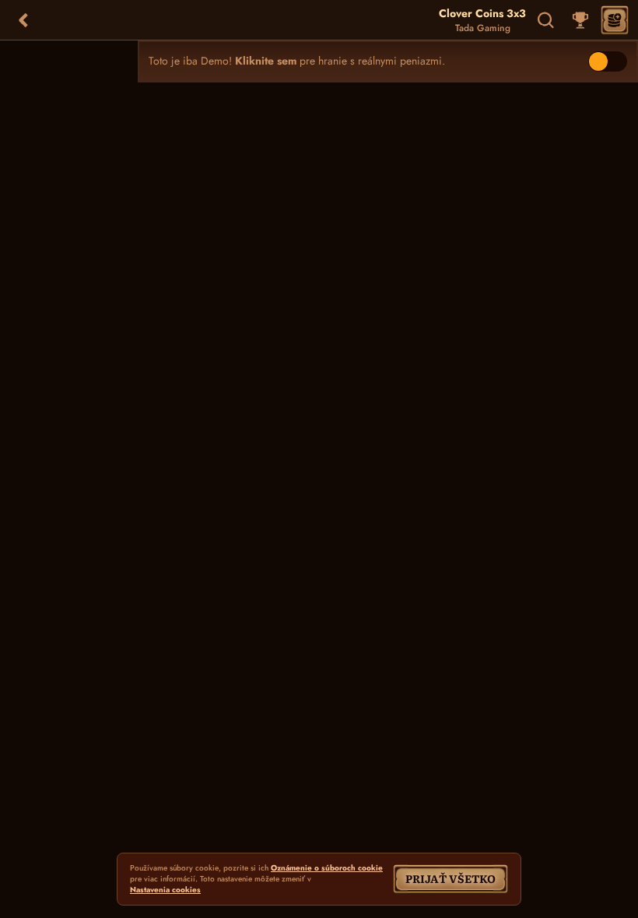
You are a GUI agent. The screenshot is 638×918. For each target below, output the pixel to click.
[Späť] (23, 20)
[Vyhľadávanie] (546, 20)
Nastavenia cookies (165, 890)
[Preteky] (580, 20)
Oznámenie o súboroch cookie (327, 868)
